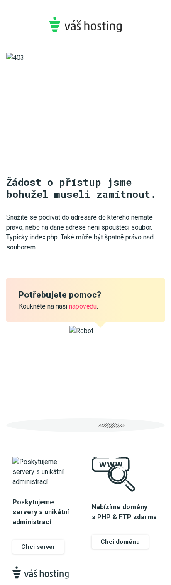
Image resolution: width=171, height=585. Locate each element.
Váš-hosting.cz (85, 24)
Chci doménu (120, 542)
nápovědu (83, 306)
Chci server (38, 546)
